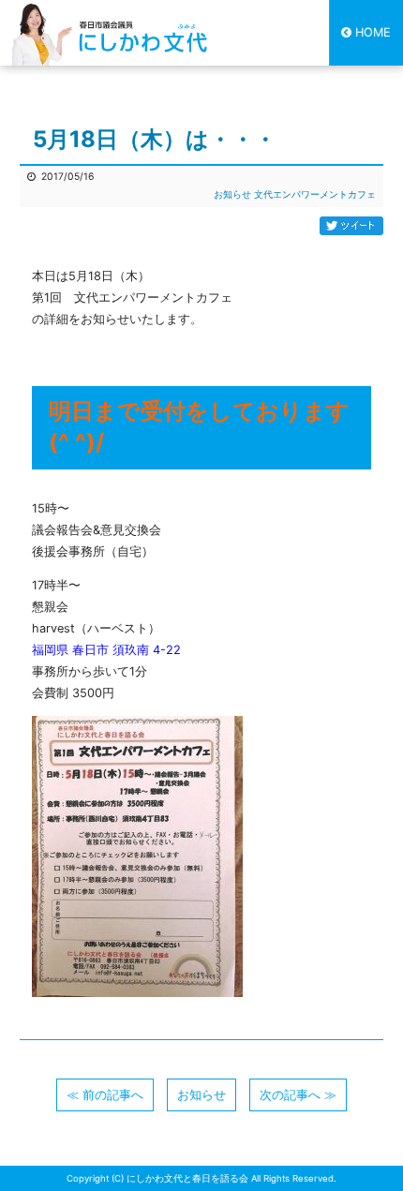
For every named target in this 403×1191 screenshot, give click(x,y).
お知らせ (232, 194)
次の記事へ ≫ (298, 1095)
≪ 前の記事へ (105, 1095)
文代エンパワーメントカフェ (315, 194)
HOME (373, 32)
